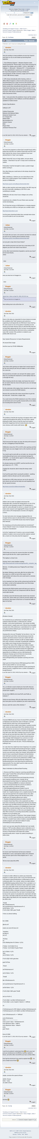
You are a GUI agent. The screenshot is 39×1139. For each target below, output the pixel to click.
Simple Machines (27, 1130)
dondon (8, 47)
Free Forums (23, 1132)
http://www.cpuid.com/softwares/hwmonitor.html (16, 184)
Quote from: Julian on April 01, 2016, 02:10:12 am (15, 296)
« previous (30, 35)
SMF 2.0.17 (12, 1130)
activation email (24, 10)
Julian (32, 30)
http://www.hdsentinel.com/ (10, 211)
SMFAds (16, 1132)
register (28, 9)
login (23, 9)
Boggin (29, 30)
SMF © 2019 (19, 1130)
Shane (25, 30)
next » (35, 35)
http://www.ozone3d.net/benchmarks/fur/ (14, 486)
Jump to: (14, 1119)
